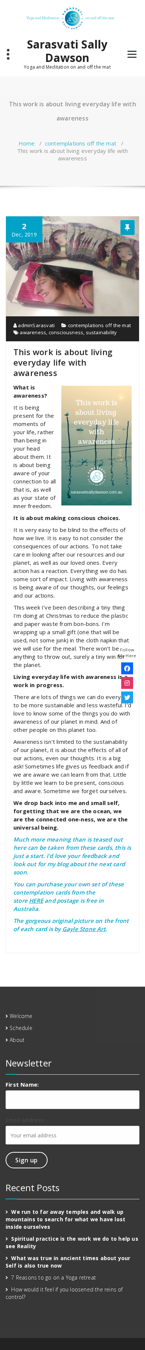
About (17, 1039)
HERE (36, 900)
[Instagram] (127, 683)
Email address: (26, 1120)
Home (27, 143)
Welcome (21, 1015)
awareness (33, 332)
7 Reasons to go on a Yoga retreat (53, 1277)
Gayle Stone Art (84, 929)
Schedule (21, 1027)
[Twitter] (127, 698)
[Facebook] (127, 668)
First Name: (22, 1084)
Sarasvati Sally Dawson (67, 51)
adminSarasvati (36, 325)
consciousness (66, 332)
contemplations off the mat (80, 143)
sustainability (101, 332)
